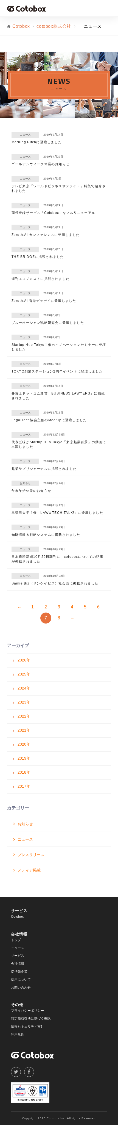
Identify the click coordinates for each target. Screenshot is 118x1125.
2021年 (24, 730)
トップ (16, 940)
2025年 (24, 674)
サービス (17, 956)
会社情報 (17, 964)
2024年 (24, 688)
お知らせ (25, 824)
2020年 (24, 744)
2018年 (24, 772)
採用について (21, 979)
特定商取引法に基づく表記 (30, 1019)
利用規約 (17, 1034)
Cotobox (21, 26)
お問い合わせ (21, 987)
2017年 (24, 786)
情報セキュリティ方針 (27, 1027)
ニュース (25, 839)
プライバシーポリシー (27, 1011)
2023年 (24, 702)
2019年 (24, 758)
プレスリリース (31, 855)
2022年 (24, 716)
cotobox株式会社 (53, 26)
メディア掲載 (29, 870)
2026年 (24, 660)
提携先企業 (19, 972)
